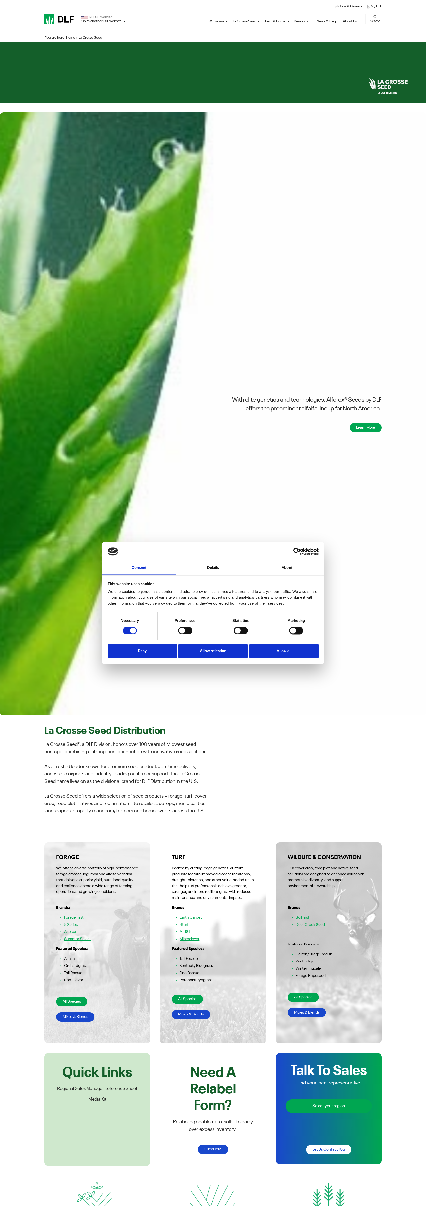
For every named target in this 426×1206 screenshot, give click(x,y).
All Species (72, 1002)
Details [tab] (213, 568)
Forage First (74, 918)
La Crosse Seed (90, 37)
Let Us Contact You (329, 1150)
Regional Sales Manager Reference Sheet (97, 1088)
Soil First (302, 918)
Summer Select (77, 939)
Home (70, 37)
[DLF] (59, 19)
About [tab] (287, 568)
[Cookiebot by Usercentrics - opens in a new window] (297, 551)
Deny (142, 651)
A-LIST (185, 932)
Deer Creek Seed (310, 925)
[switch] (185, 630)
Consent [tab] (139, 568)
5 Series (71, 925)
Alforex (70, 932)
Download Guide (65, 432)
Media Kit (97, 1099)
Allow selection (213, 651)
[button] (247, 21)
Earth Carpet (191, 918)
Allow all (284, 651)
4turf (184, 925)
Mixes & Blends (75, 1017)
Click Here (213, 1149)
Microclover (189, 939)
